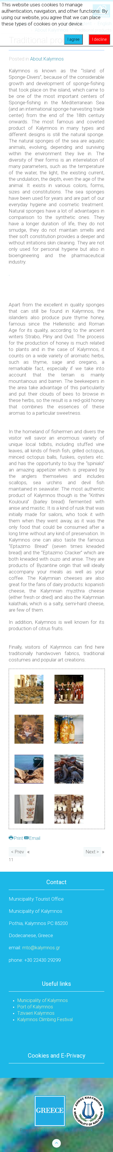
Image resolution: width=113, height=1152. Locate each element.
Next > (92, 852)
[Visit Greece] (69, 1110)
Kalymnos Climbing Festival (45, 1019)
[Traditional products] (28, 689)
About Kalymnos (47, 59)
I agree (73, 39)
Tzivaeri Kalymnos (35, 1013)
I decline (99, 39)
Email (34, 838)
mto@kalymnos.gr (41, 947)
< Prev (17, 852)
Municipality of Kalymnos (42, 1000)
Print (18, 838)
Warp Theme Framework (67, 1130)
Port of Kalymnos (35, 1007)
